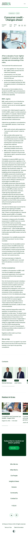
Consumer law (12, 13)
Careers (14, 487)
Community (14, 493)
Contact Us (14, 498)
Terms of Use (8, 527)
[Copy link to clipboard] (25, 25)
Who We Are (14, 464)
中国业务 (14, 505)
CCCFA (17, 13)
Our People (14, 475)
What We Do (14, 470)
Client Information (18, 527)
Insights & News (14, 481)
